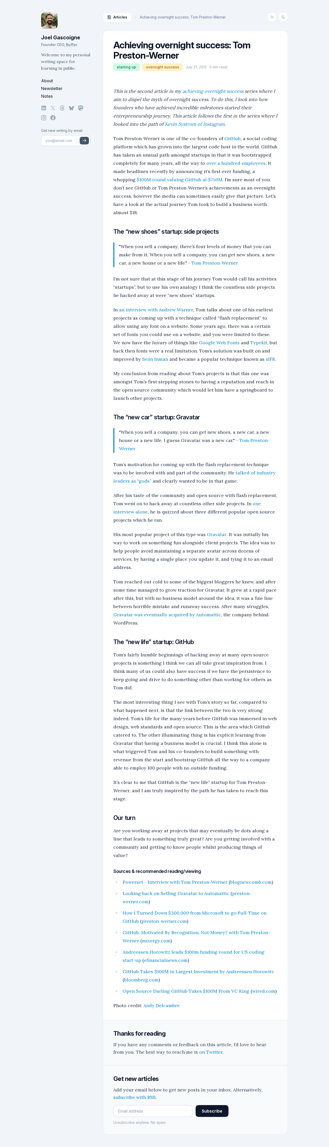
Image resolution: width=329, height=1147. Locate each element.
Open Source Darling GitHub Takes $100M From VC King (186, 991)
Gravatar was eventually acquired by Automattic (167, 615)
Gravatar (216, 534)
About (47, 80)
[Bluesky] (71, 108)
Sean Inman (155, 359)
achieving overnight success (212, 91)
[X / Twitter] (53, 108)
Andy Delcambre (161, 1005)
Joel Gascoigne (60, 37)
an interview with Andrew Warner (156, 310)
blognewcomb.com (251, 882)
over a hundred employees (236, 163)
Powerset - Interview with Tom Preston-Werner (175, 882)
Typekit (258, 343)
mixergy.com (156, 941)
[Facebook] (53, 117)
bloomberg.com (141, 980)
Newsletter (51, 88)
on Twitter (210, 1052)
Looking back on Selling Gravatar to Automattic (176, 893)
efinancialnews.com (166, 960)
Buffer (71, 44)
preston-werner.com (164, 921)
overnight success (162, 67)
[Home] (65, 20)
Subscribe (212, 1111)
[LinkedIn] (43, 108)
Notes (47, 96)
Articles (120, 17)
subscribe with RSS (134, 1097)
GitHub (232, 138)
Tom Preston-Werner (214, 263)
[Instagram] (43, 117)
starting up (126, 67)
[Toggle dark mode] (283, 17)
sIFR (270, 359)
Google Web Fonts (219, 343)
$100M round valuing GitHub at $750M (179, 180)
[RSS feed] (272, 17)
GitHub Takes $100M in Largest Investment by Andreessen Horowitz (198, 971)
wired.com (263, 991)
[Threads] (62, 108)
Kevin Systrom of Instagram (195, 124)
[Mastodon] (80, 108)
